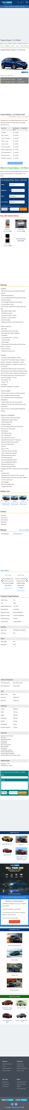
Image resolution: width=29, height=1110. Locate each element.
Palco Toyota (8, 575)
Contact (23, 1084)
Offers (7, 46)
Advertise (19, 1086)
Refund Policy (23, 1082)
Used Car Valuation (6, 1070)
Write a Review (21, 82)
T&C (18, 1088)
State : (2, 196)
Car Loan (4, 1066)
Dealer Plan (17, 6)
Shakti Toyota (21, 575)
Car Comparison (5, 1084)
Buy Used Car (11, 6)
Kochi (22, 1066)
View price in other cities (15, 163)
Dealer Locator (5, 1086)
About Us (19, 1084)
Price (2, 46)
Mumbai (18, 1064)
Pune (22, 1064)
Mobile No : (4, 190)
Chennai (18, 1066)
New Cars (22, 6)
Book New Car (5, 1082)
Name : (3, 184)
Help (18, 1082)
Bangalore (19, 1068)
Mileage (12, 46)
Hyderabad (24, 1068)
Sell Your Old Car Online (14, 894)
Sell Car (6, 6)
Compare (20, 79)
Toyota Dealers (4, 570)
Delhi (18, 1070)
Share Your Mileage (24, 530)
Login (23, 2)
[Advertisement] (14, 23)
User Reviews (24, 46)
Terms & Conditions (17, 206)
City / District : (4, 202)
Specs (17, 46)
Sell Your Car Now (14, 921)
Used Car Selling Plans (7, 1064)
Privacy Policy (23, 1088)
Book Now (23, 209)
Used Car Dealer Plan (6, 1068)
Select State (18, 2)
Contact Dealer (8, 588)
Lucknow (22, 1070)
